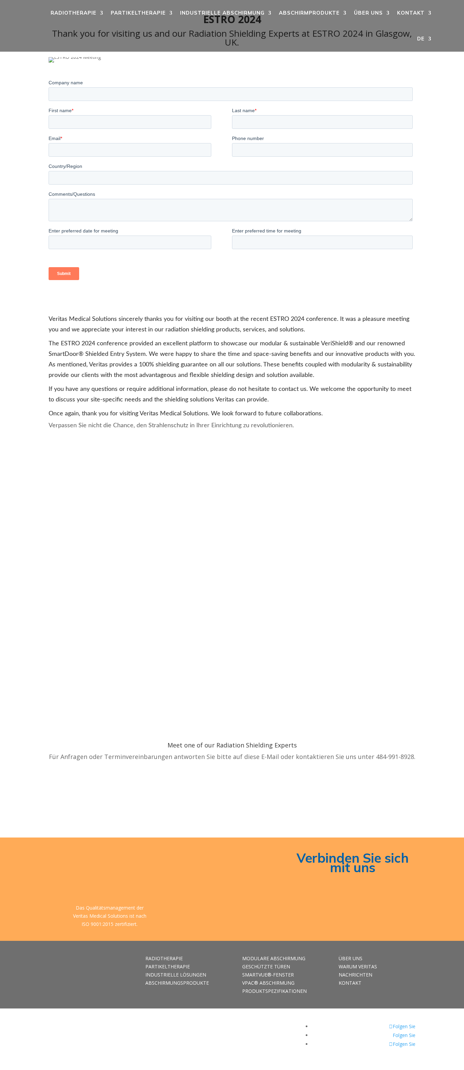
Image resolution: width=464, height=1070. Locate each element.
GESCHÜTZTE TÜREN (266, 966)
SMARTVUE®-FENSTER (268, 974)
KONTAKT (411, 13)
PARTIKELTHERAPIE (138, 13)
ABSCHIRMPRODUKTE (309, 13)
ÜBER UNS (368, 13)
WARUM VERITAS (358, 966)
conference (321, 319)
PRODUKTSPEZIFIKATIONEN (274, 991)
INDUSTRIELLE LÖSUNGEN (175, 974)
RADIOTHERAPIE (73, 13)
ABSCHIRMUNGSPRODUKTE (177, 983)
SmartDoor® (66, 354)
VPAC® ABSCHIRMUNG (268, 983)
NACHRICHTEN (355, 974)
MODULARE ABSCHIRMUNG (273, 958)
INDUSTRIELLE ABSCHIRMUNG (222, 13)
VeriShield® (336, 344)
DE (421, 38)
